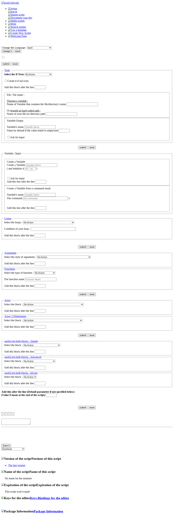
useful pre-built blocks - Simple (21, 341)
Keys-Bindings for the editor (49, 498)
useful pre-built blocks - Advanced (22, 357)
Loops (7, 218)
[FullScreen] (13, 414)
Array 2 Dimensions (15, 316)
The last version (16, 465)
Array (7, 300)
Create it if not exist (17, 80)
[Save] (6, 414)
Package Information (48, 511)
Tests (7, 70)
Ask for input (17, 137)
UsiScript (14, 2)
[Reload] (9, 414)
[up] (2, 414)
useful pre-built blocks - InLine (21, 372)
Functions (9, 268)
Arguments (10, 252)
